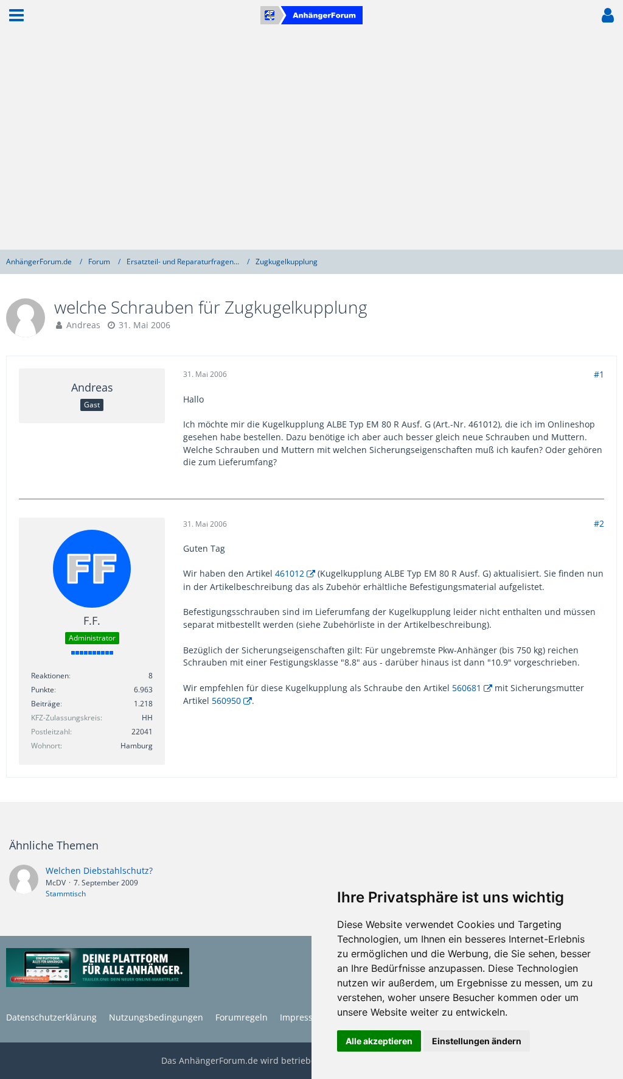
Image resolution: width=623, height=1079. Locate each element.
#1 (599, 374)
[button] (16, 15)
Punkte (42, 689)
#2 (599, 523)
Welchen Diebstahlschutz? (99, 870)
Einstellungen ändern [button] (476, 1041)
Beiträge (45, 703)
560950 (226, 700)
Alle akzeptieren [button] (379, 1041)
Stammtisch (66, 893)
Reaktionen (50, 675)
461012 (289, 573)
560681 (466, 688)
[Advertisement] (311, 140)
